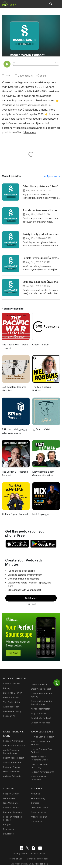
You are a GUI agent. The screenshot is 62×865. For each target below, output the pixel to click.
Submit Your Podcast (13, 757)
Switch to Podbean (12, 762)
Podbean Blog (38, 798)
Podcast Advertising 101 (43, 772)
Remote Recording (12, 711)
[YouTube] (40, 848)
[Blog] (33, 848)
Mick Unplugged (41, 514)
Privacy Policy (20, 853)
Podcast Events (11, 807)
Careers (35, 803)
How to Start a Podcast (42, 736)
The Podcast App (12, 702)
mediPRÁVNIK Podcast (27, 55)
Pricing (6, 688)
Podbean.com (41, 863)
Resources (8, 829)
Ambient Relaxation (12, 776)
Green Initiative (38, 812)
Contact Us (36, 821)
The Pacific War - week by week (15, 346)
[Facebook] (21, 848)
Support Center (11, 793)
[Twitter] (27, 848)
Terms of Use (15, 858)
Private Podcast (11, 697)
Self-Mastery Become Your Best (14, 388)
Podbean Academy (12, 812)
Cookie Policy (38, 853)
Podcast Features (12, 683)
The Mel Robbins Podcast (41, 388)
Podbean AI (9, 716)
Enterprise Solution (12, 692)
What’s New (9, 798)
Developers (8, 833)
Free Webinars (10, 803)
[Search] (51, 4)
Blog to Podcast (39, 713)
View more (30, 132)
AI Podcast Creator (40, 708)
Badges (7, 824)
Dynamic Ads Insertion (14, 745)
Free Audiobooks (11, 771)
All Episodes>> (52, 176)
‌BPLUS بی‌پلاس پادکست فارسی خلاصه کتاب (14, 431)
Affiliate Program (39, 816)
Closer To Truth (40, 344)
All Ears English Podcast (15, 514)
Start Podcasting (39, 684)
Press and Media (39, 807)
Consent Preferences (37, 858)
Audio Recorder (11, 706)
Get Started (31, 598)
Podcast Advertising (13, 741)
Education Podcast (40, 722)
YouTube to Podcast (41, 718)
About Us (35, 793)
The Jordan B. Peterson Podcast (15, 473)
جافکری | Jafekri (41, 429)
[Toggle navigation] (58, 4)
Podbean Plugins (11, 767)
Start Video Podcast (41, 689)
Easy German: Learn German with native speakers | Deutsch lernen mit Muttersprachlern (43, 473)
